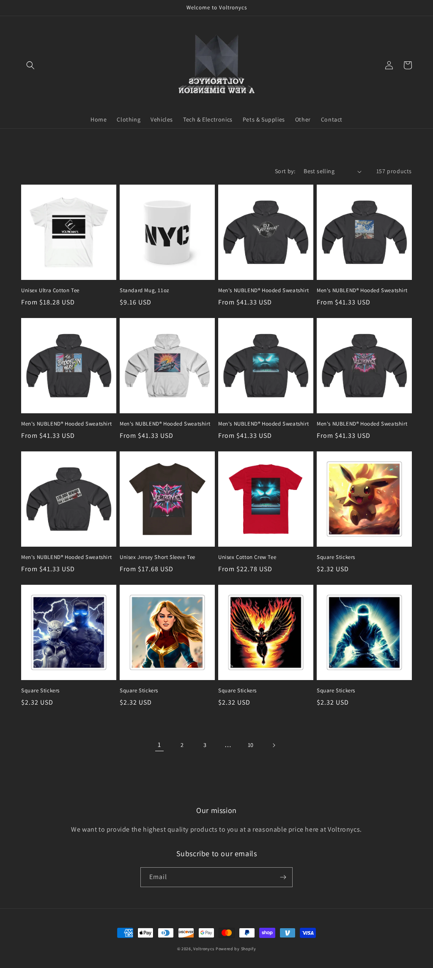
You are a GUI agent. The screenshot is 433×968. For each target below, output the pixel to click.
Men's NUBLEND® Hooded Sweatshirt (263, 290)
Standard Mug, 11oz (144, 290)
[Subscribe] (283, 877)
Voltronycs (203, 948)
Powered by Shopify (236, 948)
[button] (30, 65)
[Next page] (273, 745)
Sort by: (285, 171)
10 (251, 745)
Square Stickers (336, 557)
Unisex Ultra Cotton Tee (50, 290)
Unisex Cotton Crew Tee (247, 557)
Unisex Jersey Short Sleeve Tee (157, 557)
